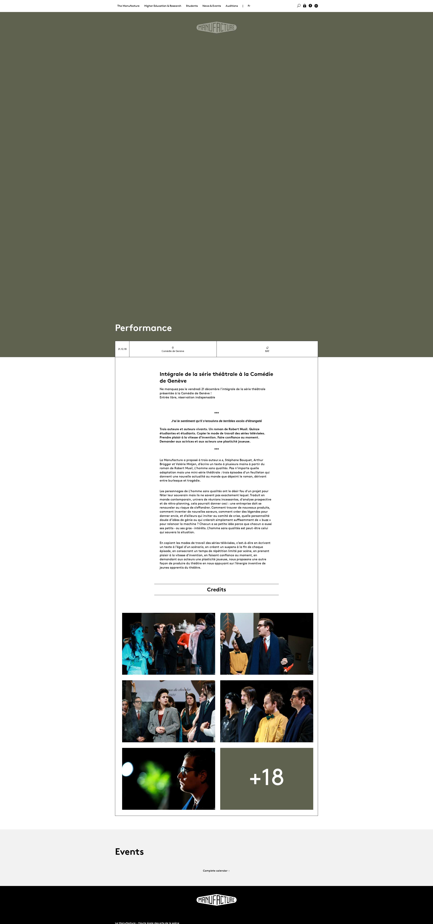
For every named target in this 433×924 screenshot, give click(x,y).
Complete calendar (215, 870)
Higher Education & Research (162, 5)
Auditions (232, 5)
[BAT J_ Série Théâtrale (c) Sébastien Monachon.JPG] (168, 644)
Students (192, 5)
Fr (249, 5)
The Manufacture (128, 5)
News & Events (211, 5)
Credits (216, 589)
